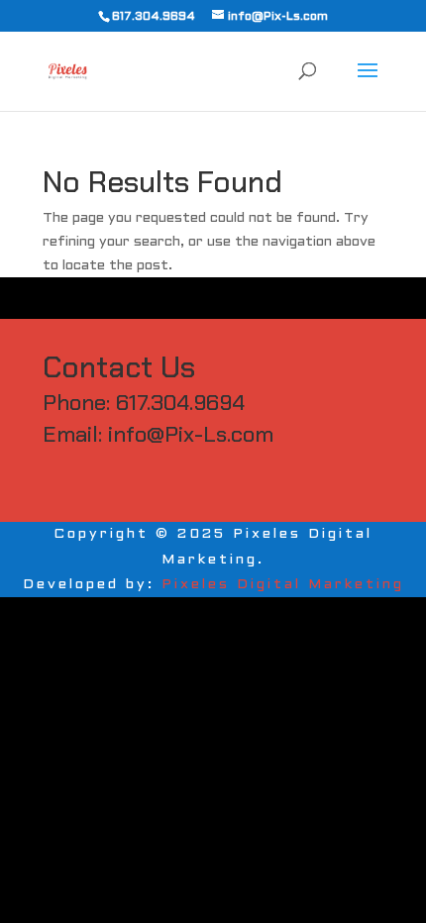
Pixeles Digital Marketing (282, 584)
